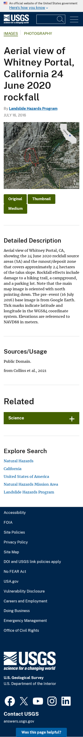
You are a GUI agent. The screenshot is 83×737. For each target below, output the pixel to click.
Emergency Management (25, 621)
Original (15, 199)
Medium (15, 208)
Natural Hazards (18, 461)
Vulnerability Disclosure (24, 591)
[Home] (16, 22)
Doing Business (17, 611)
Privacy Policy (16, 542)
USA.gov (11, 581)
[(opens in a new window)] (10, 700)
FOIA (8, 523)
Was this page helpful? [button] (41, 732)
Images (11, 33)
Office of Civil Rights (21, 631)
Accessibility (15, 513)
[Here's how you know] (41, 6)
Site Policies (14, 532)
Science (16, 418)
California (12, 468)
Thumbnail (41, 199)
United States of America (26, 476)
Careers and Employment (25, 601)
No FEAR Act (15, 572)
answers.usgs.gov (19, 721)
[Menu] (74, 19)
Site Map (11, 552)
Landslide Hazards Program (33, 108)
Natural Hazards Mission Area (31, 484)
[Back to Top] (66, 720)
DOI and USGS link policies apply (32, 562)
